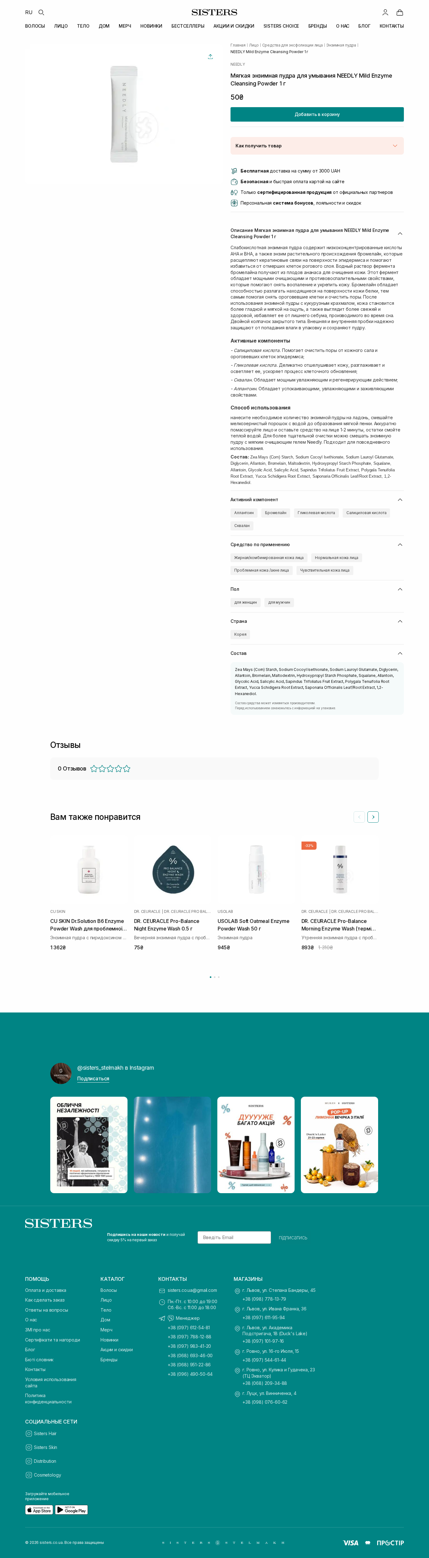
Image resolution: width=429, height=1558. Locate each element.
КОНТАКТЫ (392, 26)
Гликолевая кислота (316, 512)
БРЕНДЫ (317, 26)
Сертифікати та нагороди (52, 1339)
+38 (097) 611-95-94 (263, 1317)
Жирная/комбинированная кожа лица (269, 557)
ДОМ (104, 26)
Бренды (108, 1359)
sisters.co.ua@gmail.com (192, 1290)
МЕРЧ (125, 26)
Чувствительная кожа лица (325, 570)
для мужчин (279, 602)
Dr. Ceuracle (147, 911)
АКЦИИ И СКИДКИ (234, 26)
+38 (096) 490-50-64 (190, 1374)
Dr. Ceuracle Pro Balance (187, 911)
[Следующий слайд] (373, 817)
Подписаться (93, 1078)
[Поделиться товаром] (210, 57)
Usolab (225, 911)
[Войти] (385, 12)
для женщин (245, 602)
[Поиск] (41, 12)
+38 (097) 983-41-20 (189, 1346)
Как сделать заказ (45, 1300)
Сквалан (242, 525)
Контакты (35, 1369)
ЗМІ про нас (37, 1329)
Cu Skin (57, 911)
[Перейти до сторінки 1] (210, 977)
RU (29, 12)
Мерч (106, 1329)
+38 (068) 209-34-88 (264, 1383)
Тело (105, 1310)
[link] (400, 12)
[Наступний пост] (368, 1145)
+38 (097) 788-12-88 (189, 1336)
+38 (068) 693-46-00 (190, 1355)
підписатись (293, 1237)
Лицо (105, 1300)
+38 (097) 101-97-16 (263, 1341)
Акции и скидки (116, 1349)
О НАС (342, 26)
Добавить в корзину (317, 114)
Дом (105, 1319)
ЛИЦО (61, 26)
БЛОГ (364, 26)
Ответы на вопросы (46, 1310)
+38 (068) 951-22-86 (189, 1364)
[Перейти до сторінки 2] (214, 977)
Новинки (109, 1339)
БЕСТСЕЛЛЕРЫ (187, 26)
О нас (31, 1319)
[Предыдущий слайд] (359, 817)
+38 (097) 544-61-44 (264, 1360)
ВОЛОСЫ (35, 26)
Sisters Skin (45, 1447)
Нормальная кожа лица (336, 557)
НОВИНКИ (151, 26)
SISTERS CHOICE (281, 26)
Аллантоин (244, 512)
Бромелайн (275, 512)
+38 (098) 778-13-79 (264, 1299)
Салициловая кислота (366, 512)
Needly (238, 64)
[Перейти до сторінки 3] (219, 977)
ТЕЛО (83, 26)
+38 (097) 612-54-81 (189, 1327)
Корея (240, 634)
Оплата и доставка (45, 1290)
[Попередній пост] (61, 1145)
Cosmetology (47, 1475)
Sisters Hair (45, 1433)
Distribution (45, 1461)
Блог (30, 1349)
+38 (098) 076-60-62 (264, 1402)
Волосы (108, 1290)
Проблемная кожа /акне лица (261, 570)
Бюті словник (39, 1359)
